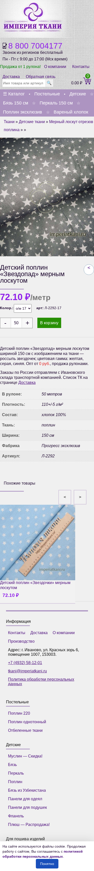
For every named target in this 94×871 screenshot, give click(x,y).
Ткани (9, 122)
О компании (55, 66)
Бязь (12, 765)
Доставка (11, 77)
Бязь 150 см (15, 102)
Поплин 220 (19, 713)
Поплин (15, 782)
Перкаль (16, 773)
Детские (77, 93)
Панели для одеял (25, 799)
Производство (21, 641)
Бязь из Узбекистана (27, 790)
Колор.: (7, 308)
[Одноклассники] (20, 473)
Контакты (80, 66)
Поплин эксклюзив (22, 112)
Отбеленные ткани (25, 730)
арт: (40, 308)
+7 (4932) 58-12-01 (25, 663)
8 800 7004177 (35, 45)
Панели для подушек (27, 807)
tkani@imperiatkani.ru (27, 671)
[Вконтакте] (8, 473)
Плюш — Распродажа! (29, 824)
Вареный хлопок (71, 112)
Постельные (47, 93)
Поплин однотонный (27, 722)
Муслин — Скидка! (25, 756)
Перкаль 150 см (56, 102)
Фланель (16, 816)
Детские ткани (32, 122)
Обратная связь (40, 77)
